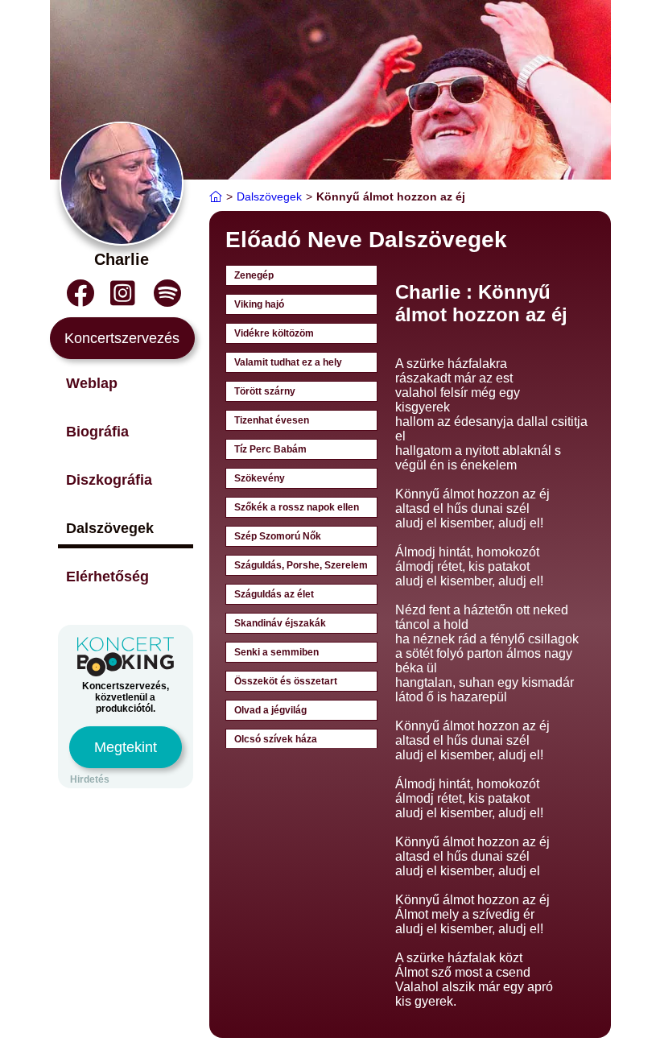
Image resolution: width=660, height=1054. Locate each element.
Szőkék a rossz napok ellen (296, 507)
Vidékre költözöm (274, 333)
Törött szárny (264, 391)
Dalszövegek (110, 528)
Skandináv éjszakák (280, 623)
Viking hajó (259, 304)
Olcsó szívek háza (275, 739)
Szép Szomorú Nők (277, 536)
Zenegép (254, 275)
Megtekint (125, 747)
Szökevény (259, 478)
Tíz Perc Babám (270, 449)
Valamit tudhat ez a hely (288, 362)
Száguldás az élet (274, 594)
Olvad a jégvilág (270, 710)
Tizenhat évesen (271, 420)
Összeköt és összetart (285, 681)
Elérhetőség (107, 576)
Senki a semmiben (276, 652)
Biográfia (97, 432)
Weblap (92, 383)
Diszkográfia (109, 480)
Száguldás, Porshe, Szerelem (301, 565)
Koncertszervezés (121, 338)
